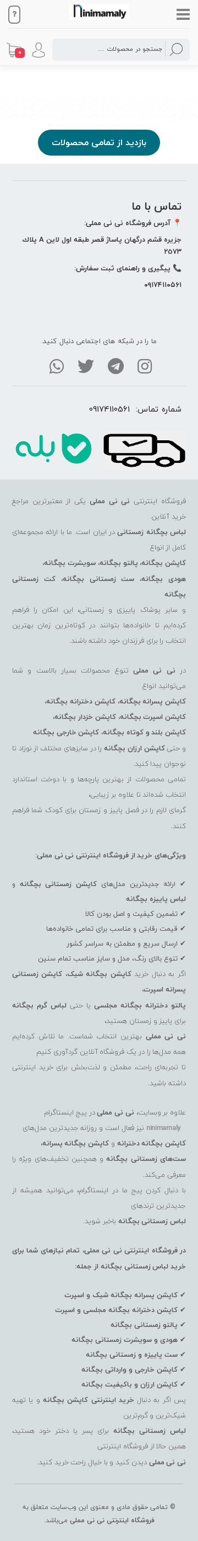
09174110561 (109, 409)
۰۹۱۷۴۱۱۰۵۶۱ (163, 285)
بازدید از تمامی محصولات (99, 142)
